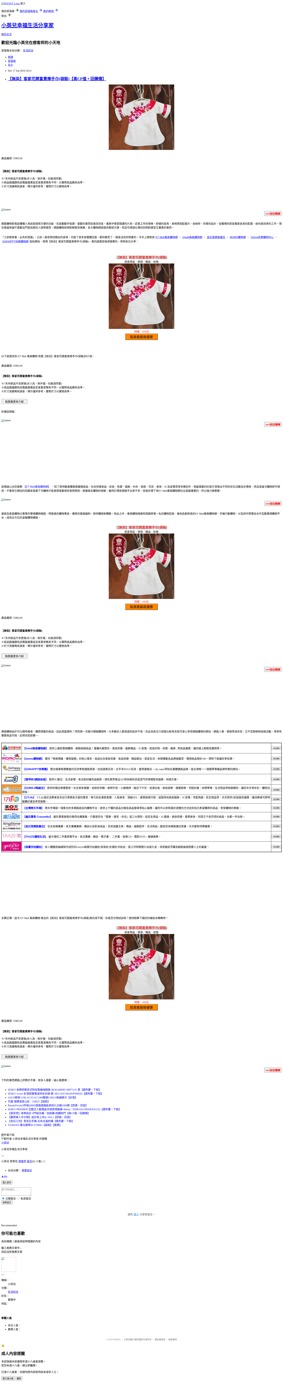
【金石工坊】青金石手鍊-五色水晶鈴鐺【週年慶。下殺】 (41, 1121)
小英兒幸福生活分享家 (27, 25)
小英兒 (5, 1142)
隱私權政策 (160, 1339)
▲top (4, 1176)
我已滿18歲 (8, 1378)
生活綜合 (28, 50)
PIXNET (117, 1339)
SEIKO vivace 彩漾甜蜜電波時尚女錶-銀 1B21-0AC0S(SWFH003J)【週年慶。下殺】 (55, 1093)
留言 (29, 1161)
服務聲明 (172, 1339)
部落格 (12, 61)
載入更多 (7, 1182)
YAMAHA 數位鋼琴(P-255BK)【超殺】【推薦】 (35, 1125)
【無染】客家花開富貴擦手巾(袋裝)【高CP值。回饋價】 (57, 79)
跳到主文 (6, 34)
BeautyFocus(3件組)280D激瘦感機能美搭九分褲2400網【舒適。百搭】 (48, 1105)
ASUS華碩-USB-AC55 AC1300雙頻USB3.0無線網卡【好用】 (42, 1097)
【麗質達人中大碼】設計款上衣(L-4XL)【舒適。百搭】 (40, 1117)
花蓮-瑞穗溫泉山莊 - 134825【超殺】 (29, 1101)
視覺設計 (27, 1170)
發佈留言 (7, 1202)
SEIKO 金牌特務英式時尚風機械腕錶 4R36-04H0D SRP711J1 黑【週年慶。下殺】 (54, 1089)
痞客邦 (22, 1161)
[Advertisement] (141, 455)
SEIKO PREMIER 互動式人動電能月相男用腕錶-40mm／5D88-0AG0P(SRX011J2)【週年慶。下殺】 (64, 1109)
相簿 (10, 57)
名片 (10, 65)
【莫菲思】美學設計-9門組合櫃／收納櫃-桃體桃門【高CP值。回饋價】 (49, 1113)
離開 (19, 1378)
